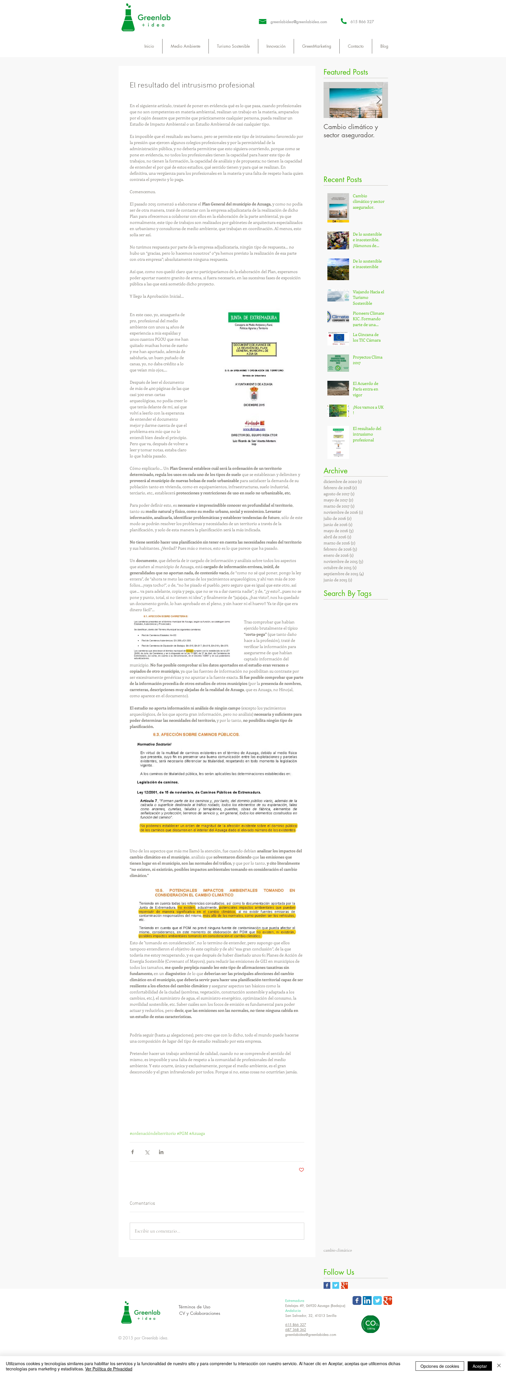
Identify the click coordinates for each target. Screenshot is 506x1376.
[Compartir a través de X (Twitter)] (147, 1152)
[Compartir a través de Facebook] (132, 1152)
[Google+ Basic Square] (344, 1287)
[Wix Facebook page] (357, 1302)
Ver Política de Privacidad (108, 1369)
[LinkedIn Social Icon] (367, 1302)
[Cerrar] (498, 1366)
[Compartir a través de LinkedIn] (161, 1152)
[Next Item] (378, 99)
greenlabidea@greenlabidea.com (299, 21)
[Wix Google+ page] (387, 1302)
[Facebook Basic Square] (327, 1287)
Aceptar (480, 1366)
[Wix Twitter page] (377, 1302)
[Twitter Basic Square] (335, 1287)
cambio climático (338, 1250)
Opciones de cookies (439, 1366)
